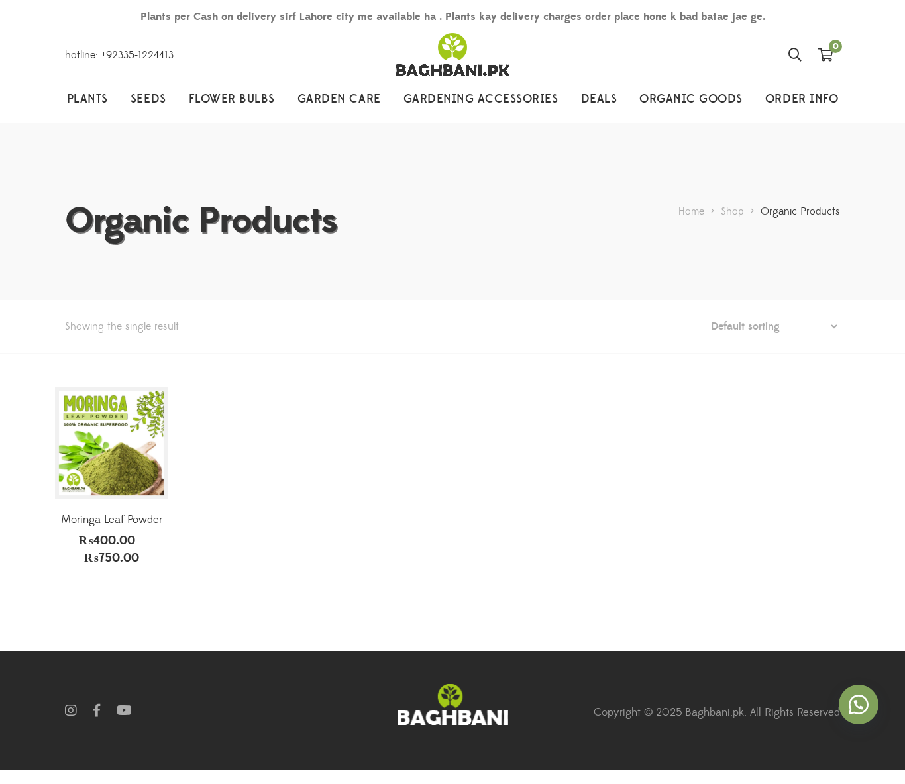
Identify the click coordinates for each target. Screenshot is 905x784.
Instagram (71, 710)
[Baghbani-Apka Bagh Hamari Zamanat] (452, 54)
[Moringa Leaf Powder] (111, 443)
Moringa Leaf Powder (111, 520)
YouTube (124, 710)
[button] (858, 704)
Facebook (96, 710)
